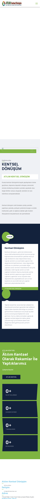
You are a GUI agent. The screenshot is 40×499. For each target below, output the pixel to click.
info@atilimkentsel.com (10, 491)
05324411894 (7, 485)
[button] (11, 377)
